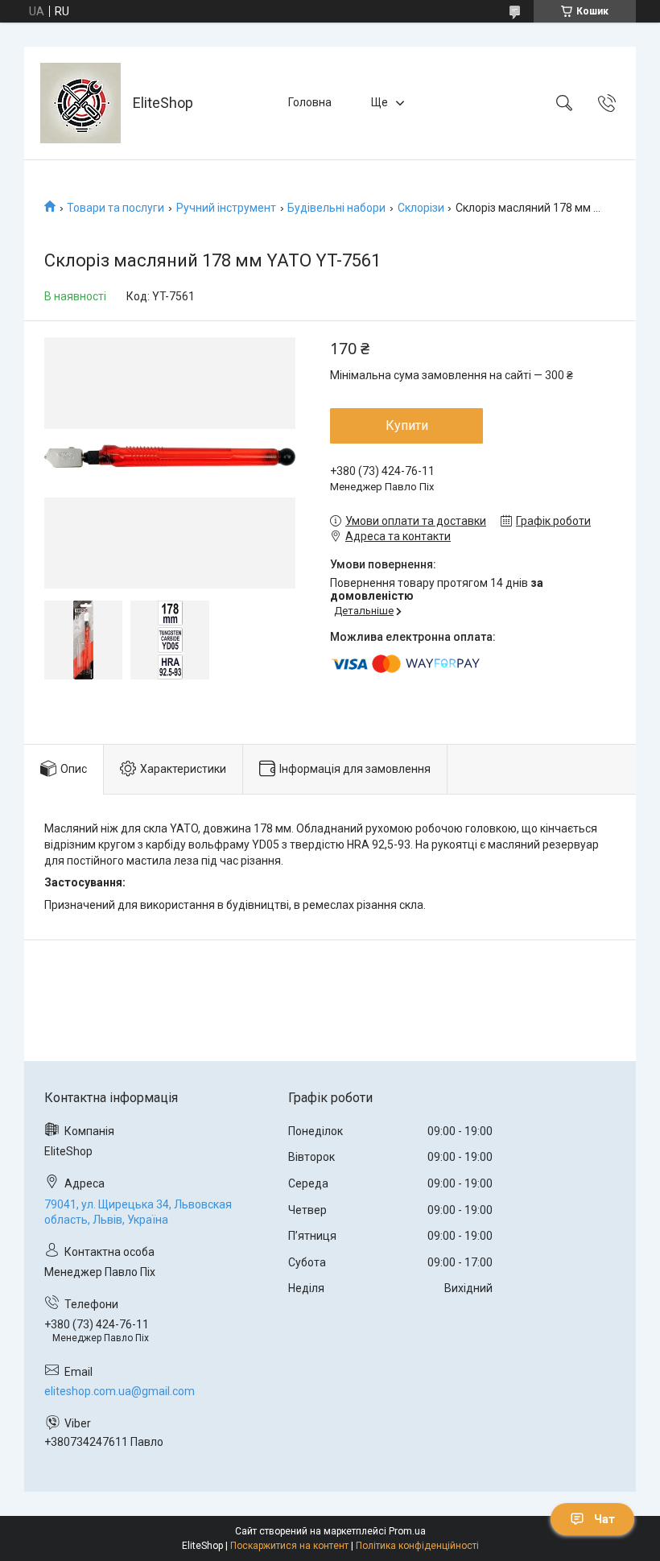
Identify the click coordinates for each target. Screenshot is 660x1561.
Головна (310, 102)
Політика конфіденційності (417, 1545)
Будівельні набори (336, 207)
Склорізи (421, 207)
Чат (604, 1519)
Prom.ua (407, 1531)
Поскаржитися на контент (289, 1545)
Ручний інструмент (226, 207)
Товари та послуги (115, 207)
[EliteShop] (80, 103)
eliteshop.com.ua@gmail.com (119, 1391)
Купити (407, 425)
